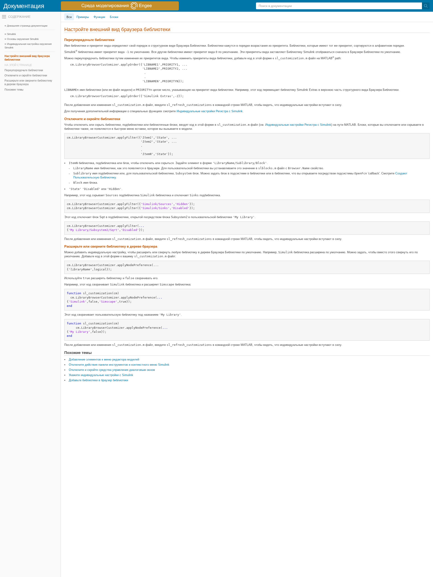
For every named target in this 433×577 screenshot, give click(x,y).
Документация (23, 5)
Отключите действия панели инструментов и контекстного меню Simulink (119, 364)
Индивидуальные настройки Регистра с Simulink (210, 111)
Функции (99, 17)
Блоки (114, 17)
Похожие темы (14, 89)
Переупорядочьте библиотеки (24, 70)
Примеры (82, 17)
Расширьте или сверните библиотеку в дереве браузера (28, 82)
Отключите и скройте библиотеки (26, 75)
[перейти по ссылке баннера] (120, 6)
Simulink (11, 34)
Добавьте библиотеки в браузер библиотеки (98, 380)
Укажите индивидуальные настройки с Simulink (101, 375)
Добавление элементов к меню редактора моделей (104, 359)
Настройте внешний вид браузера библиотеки (27, 58)
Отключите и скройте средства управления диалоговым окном (112, 370)
